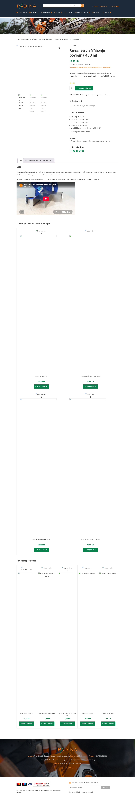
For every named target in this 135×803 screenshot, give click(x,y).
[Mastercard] (19, 784)
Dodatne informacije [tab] (33, 160)
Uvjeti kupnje (91, 760)
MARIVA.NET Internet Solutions (70, 763)
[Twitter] (74, 151)
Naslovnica (22, 12)
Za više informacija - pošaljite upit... (83, 106)
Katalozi (69, 12)
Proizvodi (46, 12)
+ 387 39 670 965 (82, 756)
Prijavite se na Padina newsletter (84, 783)
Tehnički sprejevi (48, 39)
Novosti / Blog (82, 12)
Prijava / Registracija (100, 6)
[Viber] (80, 151)
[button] (59, 48)
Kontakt (97, 12)
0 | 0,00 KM (114, 6)
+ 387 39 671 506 (101, 756)
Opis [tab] (20, 160)
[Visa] (29, 784)
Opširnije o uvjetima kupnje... (80, 132)
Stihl (58, 12)
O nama (34, 12)
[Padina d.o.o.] (27, 5)
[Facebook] (71, 151)
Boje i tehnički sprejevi (33, 39)
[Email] (82, 151)
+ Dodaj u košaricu (84, 88)
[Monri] (41, 784)
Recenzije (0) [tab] (48, 160)
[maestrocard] (24, 784)
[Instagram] (77, 151)
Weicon (76, 46)
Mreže (106, 12)
